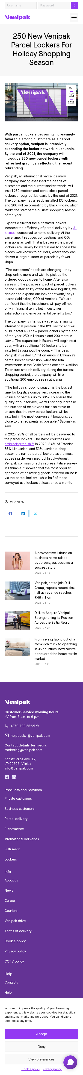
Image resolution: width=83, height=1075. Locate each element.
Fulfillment (12, 849)
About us (11, 880)
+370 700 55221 (22, 726)
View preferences (41, 1059)
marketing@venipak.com (23, 750)
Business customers (20, 809)
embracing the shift (19, 444)
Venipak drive (15, 921)
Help (8, 992)
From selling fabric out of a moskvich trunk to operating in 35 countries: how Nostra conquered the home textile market (56, 649)
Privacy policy (52, 1069)
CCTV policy (14, 961)
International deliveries (22, 839)
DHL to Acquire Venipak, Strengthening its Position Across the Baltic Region (54, 617)
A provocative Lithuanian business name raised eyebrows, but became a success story (54, 560)
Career (10, 900)
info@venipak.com (19, 768)
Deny (42, 1047)
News (9, 890)
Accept (41, 1034)
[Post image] (17, 561)
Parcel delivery (16, 819)
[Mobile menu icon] (74, 17)
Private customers (18, 798)
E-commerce (14, 829)
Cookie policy (30, 1069)
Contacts (11, 982)
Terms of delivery (18, 931)
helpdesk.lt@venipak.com (30, 735)
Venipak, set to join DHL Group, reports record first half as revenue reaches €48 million (55, 590)
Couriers (11, 911)
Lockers (11, 859)
